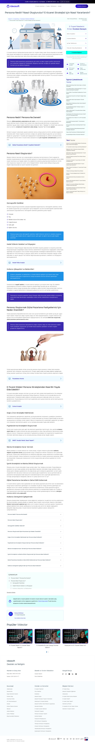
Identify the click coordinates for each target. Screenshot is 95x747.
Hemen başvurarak (43, 601)
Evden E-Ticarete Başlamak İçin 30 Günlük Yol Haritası (75, 174)
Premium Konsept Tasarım (41, 713)
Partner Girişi (10, 696)
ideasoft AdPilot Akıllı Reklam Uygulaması (45, 703)
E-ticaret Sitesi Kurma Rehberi (69, 696)
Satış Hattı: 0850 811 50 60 (14, 673)
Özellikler (37, 694)
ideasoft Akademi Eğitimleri (69, 691)
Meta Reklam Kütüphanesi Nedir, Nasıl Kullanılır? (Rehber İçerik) (76, 104)
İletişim (59, 6)
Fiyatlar (48, 6)
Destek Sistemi (38, 674)
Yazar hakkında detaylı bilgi (19, 618)
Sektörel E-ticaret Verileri (68, 708)
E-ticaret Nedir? (66, 698)
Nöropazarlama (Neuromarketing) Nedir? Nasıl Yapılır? (75, 125)
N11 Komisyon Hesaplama (41, 721)
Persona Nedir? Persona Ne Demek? (21, 578)
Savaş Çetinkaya (19, 613)
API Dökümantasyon (12, 701)
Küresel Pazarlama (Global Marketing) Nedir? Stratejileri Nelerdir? (75, 129)
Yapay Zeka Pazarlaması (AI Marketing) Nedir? (75, 132)
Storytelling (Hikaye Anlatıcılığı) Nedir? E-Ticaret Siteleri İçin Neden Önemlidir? (76, 89)
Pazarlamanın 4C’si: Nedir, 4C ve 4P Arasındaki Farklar (76, 118)
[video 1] (20, 636)
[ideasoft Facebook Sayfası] (63, 674)
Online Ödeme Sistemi (12, 706)
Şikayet (8, 708)
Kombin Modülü (38, 716)
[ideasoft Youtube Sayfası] (76, 674)
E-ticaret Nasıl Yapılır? (67, 701)
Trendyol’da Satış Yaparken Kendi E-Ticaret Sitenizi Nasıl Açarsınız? (75, 164)
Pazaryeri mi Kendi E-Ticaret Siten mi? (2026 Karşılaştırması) (75, 161)
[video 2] (47, 636)
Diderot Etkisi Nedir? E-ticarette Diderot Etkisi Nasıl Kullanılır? (75, 111)
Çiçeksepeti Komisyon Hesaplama (43, 731)
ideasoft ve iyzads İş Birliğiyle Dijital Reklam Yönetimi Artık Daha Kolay (75, 185)
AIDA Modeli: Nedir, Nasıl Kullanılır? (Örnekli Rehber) (75, 100)
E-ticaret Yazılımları (18, 739)
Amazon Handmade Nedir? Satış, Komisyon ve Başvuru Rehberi (75, 192)
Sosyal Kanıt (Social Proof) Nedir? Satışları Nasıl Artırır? (76, 96)
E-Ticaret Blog (65, 689)
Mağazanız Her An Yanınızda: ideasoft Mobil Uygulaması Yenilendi (75, 150)
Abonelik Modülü (39, 706)
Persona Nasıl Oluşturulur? (18, 581)
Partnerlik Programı (39, 711)
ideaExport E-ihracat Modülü (41, 701)
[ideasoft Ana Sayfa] (13, 6)
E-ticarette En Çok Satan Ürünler (70, 706)
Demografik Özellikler (19, 583)
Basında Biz (9, 691)
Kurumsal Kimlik (10, 698)
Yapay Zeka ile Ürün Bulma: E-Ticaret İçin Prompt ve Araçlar (76, 168)
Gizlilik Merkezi (10, 711)
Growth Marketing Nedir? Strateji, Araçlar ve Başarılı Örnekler (75, 107)
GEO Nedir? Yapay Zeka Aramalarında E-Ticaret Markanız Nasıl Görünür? (76, 153)
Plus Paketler (38, 691)
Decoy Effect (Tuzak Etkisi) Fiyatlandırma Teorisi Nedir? (76, 93)
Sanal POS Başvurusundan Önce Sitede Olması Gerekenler (76, 157)
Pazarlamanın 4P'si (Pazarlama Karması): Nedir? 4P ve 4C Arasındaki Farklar (76, 115)
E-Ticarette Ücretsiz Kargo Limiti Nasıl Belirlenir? (76, 146)
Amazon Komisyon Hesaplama (42, 726)
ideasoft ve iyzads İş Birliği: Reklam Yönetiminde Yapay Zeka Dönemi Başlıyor (76, 144)
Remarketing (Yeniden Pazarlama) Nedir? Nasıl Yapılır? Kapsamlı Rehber (75, 188)
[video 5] (75, 636)
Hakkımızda (9, 689)
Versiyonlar (65, 694)
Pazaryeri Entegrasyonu (40, 718)
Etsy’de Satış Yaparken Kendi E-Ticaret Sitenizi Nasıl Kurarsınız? (76, 181)
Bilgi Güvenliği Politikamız (13, 716)
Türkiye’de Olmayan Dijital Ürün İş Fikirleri (74, 171)
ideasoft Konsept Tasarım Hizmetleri (43, 698)
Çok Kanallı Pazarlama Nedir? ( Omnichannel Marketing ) (75, 122)
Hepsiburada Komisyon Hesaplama (43, 728)
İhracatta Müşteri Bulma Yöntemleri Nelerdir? (75, 134)
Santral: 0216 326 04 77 (13, 676)
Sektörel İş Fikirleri (66, 703)
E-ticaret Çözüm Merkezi (41, 708)
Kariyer (8, 703)
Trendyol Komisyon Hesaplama (42, 723)
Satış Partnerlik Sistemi (12, 694)
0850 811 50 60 (51, 1)
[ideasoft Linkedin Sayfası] (73, 674)
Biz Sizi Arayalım (65, 1)
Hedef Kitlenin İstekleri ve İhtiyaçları (22, 586)
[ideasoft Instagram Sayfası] (66, 674)
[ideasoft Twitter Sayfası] (69, 674)
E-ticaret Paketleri (39, 689)
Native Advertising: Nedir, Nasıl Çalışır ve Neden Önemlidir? (76, 86)
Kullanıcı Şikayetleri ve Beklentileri (22, 588)
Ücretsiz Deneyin (81, 6)
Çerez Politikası (10, 713)
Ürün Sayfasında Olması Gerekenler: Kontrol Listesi (75, 177)
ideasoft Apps (38, 696)
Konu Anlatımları (38, 676)
